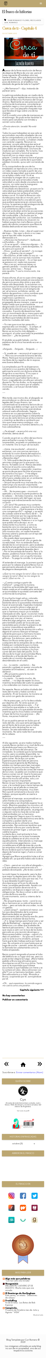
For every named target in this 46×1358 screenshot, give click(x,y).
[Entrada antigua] (40, 1065)
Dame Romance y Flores (18, 20)
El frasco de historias (17, 11)
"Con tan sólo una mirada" (17, 1281)
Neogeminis (11, 1284)
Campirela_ (11, 1308)
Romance (13, 22)
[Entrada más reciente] (6, 1065)
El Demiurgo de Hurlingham (20, 1293)
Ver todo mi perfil (23, 1111)
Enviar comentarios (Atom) (29, 1072)
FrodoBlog (11, 1301)
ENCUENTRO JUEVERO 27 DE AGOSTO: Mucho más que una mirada (19, 1288)
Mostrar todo (38, 1315)
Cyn (23, 1099)
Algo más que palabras (17, 1279)
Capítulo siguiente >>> (32, 990)
